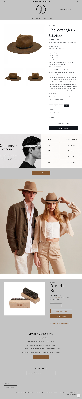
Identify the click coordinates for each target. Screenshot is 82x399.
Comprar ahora (63, 128)
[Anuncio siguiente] (77, 1)
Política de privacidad (52, 392)
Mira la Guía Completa (41, 173)
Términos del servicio (64, 392)
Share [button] (52, 117)
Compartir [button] (55, 323)
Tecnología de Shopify (28, 392)
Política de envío (74, 392)
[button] (6, 9)
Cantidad (51, 109)
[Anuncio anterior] (4, 1)
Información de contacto (72, 394)
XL (66, 106)
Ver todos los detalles (64, 323)
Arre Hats (20, 392)
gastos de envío (55, 42)
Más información (41, 357)
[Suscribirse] (53, 373)
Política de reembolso (40, 392)
